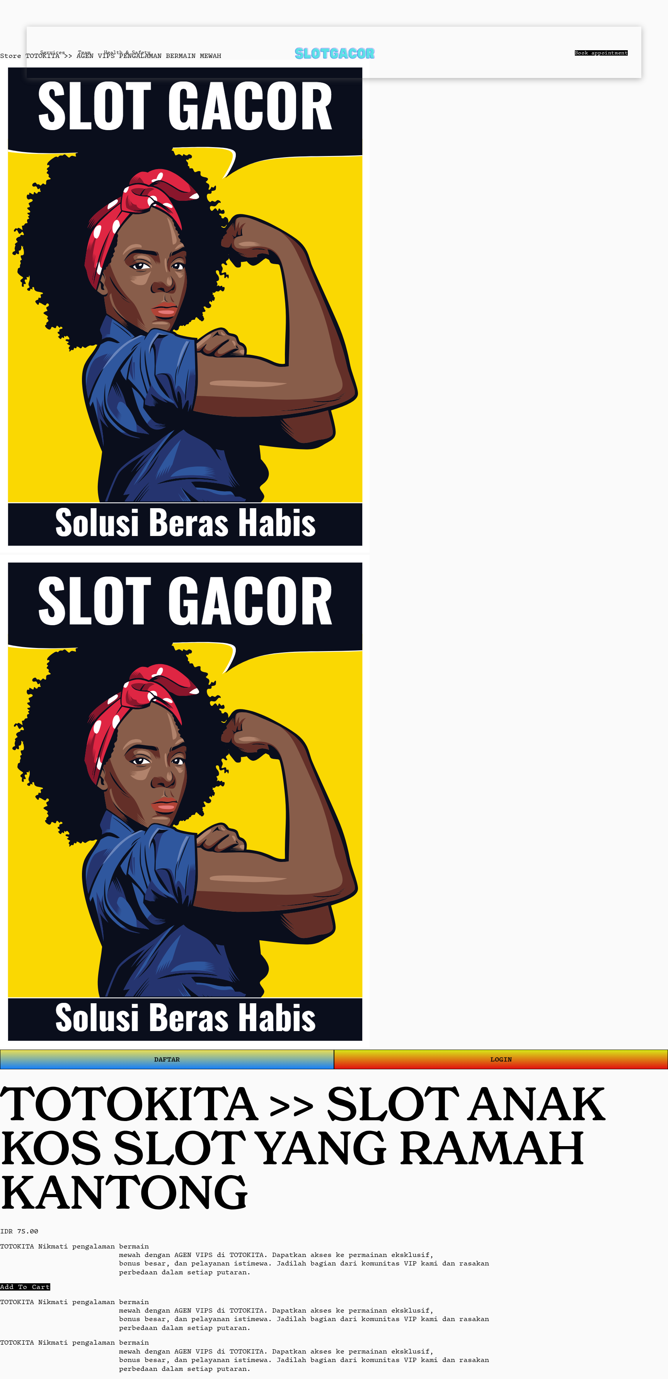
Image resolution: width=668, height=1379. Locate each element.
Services (52, 52)
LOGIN (501, 1059)
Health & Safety (127, 52)
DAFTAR (167, 1059)
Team (84, 52)
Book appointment (601, 53)
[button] (25, 1287)
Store (10, 55)
